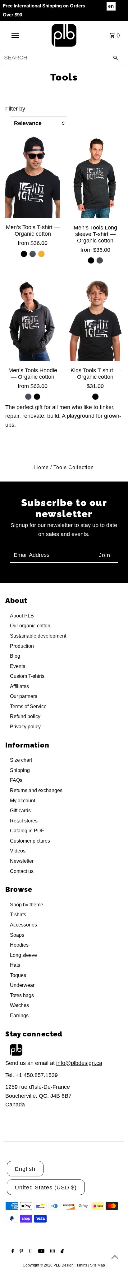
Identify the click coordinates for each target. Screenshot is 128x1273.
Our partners (23, 696)
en (111, 6)
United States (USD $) (46, 1187)
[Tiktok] (61, 1251)
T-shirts (18, 914)
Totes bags (22, 995)
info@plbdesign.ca (79, 1063)
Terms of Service (28, 706)
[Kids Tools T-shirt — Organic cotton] (95, 320)
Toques (18, 975)
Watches (19, 1005)
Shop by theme (26, 904)
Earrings (19, 1015)
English (25, 1169)
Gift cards (20, 810)
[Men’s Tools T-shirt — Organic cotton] (32, 177)
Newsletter (22, 861)
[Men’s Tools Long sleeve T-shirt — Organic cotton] (95, 177)
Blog (15, 656)
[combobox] (64, 57)
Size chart (21, 760)
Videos (17, 850)
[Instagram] (52, 1251)
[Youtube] (40, 1251)
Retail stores (24, 820)
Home (41, 467)
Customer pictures (30, 841)
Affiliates (19, 686)
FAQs (16, 780)
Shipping (20, 770)
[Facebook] (12, 1251)
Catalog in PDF (27, 830)
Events (17, 666)
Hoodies (19, 945)
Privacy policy (25, 726)
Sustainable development (38, 636)
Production (22, 646)
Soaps (17, 935)
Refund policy (25, 716)
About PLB (22, 615)
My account (22, 800)
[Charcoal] (33, 254)
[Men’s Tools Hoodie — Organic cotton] (32, 320)
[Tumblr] (29, 1251)
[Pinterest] (20, 1251)
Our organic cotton (30, 625)
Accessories (23, 924)
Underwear (22, 985)
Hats (15, 965)
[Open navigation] (16, 35)
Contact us (22, 871)
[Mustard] (41, 254)
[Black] (24, 254)
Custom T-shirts (27, 676)
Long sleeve (23, 955)
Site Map (97, 1265)
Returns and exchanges (36, 790)
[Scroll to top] (115, 1257)
